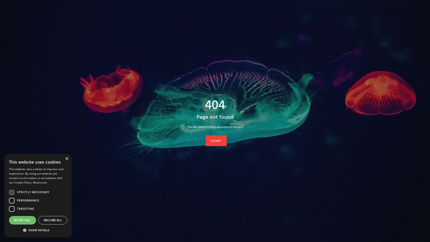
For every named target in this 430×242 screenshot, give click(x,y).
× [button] (66, 158)
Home (216, 141)
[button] (38, 230)
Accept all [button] (22, 220)
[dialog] (38, 196)
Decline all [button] (53, 220)
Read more (40, 182)
